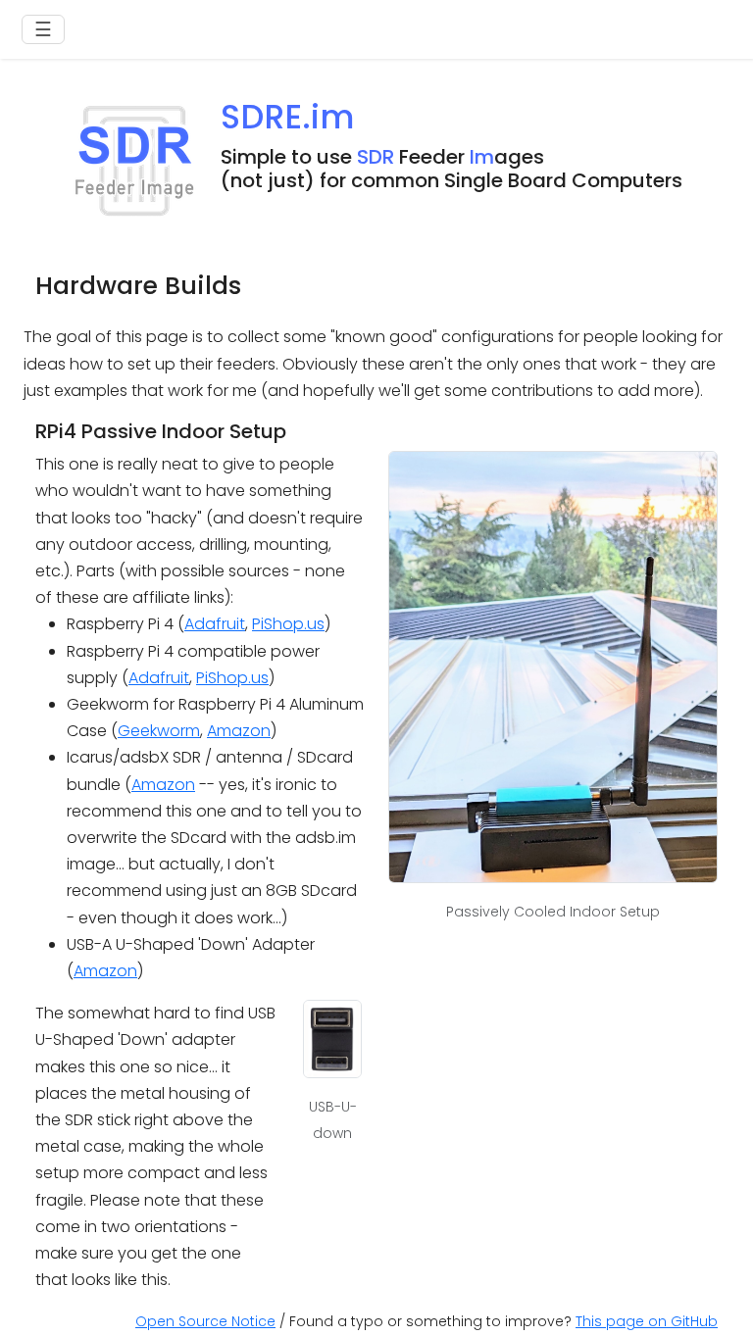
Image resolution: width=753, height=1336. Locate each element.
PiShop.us (288, 624)
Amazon (239, 730)
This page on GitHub (647, 1321)
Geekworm (159, 730)
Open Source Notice (205, 1321)
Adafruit (214, 624)
